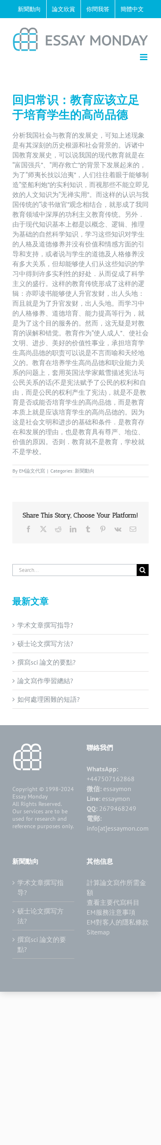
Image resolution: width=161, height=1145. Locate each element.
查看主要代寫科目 (113, 902)
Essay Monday (30, 796)
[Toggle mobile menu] (144, 57)
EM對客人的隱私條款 (118, 922)
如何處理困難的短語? (48, 699)
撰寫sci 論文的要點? (46, 662)
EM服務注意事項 (111, 912)
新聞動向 (85, 471)
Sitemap (98, 932)
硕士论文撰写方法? (45, 643)
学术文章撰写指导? (45, 625)
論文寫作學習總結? (45, 681)
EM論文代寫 (32, 471)
